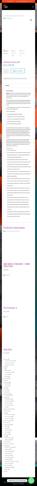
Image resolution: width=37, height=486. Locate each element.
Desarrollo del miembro (9, 15)
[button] (31, 20)
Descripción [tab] (7, 85)
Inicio (4, 15)
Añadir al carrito (18, 71)
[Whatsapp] (31, 480)
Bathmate (14, 15)
